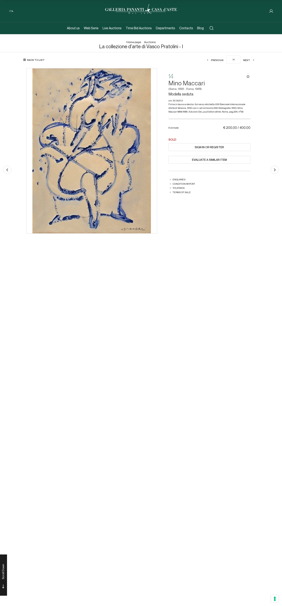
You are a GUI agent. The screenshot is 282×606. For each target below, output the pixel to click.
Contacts (186, 28)
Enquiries (179, 179)
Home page (133, 42)
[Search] (211, 28)
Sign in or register (209, 147)
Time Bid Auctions (139, 28)
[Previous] (7, 170)
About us (73, 28)
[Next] (275, 170)
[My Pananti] (271, 11)
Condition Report (184, 183)
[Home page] (141, 8)
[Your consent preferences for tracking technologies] (275, 599)
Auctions (150, 42)
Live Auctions (112, 28)
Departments (165, 28)
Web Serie (91, 28)
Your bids (179, 187)
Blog (200, 28)
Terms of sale (182, 192)
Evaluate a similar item (209, 160)
